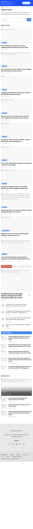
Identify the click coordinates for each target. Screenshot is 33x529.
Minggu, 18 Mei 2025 (12, 416)
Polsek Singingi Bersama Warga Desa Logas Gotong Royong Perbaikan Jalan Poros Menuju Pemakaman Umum (16, 390)
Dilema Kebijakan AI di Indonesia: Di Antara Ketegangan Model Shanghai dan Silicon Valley (19, 338)
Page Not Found (8, 7)
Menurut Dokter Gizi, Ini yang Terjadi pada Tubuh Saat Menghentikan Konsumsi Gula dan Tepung (20, 360)
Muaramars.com (7, 458)
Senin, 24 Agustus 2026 (6, 237)
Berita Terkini (5, 230)
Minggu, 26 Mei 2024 (12, 401)
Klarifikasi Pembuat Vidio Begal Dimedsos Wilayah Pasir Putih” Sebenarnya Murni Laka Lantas (11, 296)
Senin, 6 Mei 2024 (12, 408)
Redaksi (12, 454)
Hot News (4, 42)
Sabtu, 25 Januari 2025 (7, 394)
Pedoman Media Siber (17, 456)
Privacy (7, 456)
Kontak (18, 454)
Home (2, 7)
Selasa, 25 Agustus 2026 (6, 49)
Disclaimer (25, 454)
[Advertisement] (16, 478)
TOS (2, 456)
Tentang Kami (4, 454)
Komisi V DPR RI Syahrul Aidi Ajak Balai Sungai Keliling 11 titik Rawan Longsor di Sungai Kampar (20, 413)
